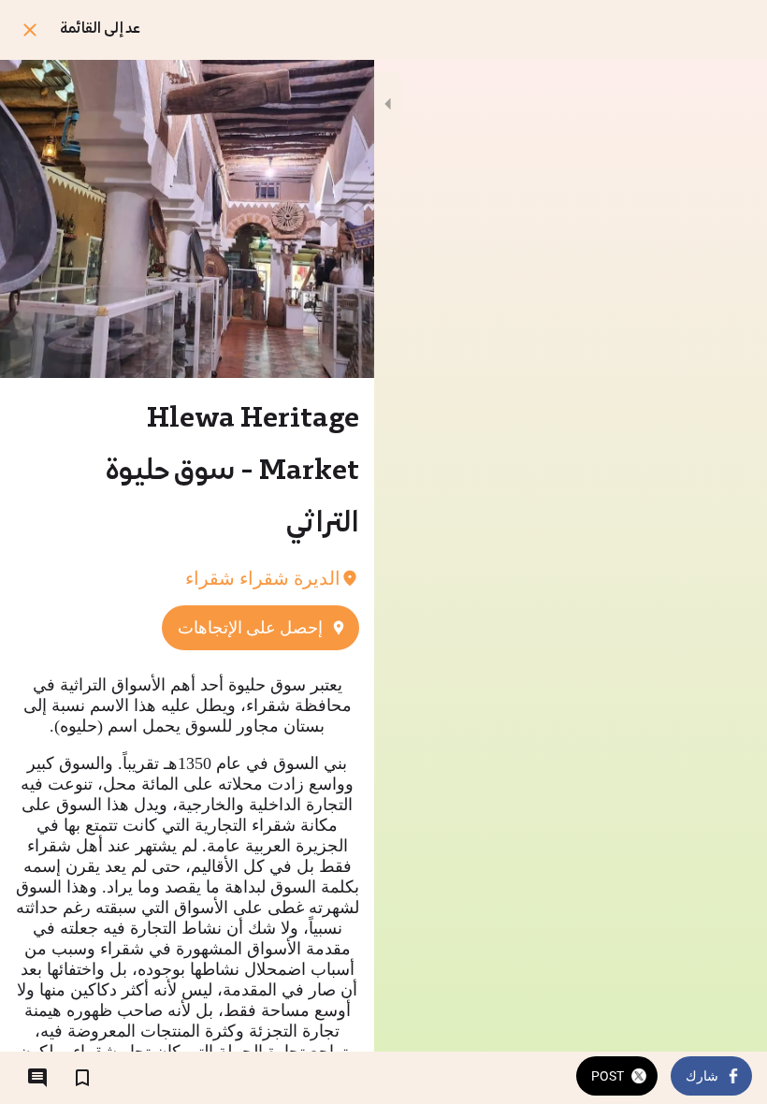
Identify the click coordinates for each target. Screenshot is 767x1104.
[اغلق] (30, 30)
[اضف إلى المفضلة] (82, 1077)
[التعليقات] (37, 1077)
